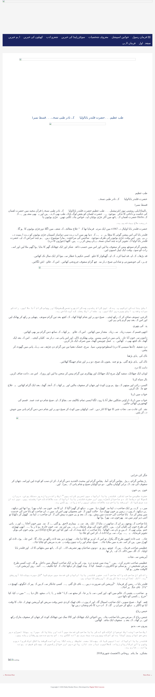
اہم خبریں (14, 37)
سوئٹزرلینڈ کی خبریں (73, 37)
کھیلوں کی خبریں (33, 37)
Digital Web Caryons (97, 687)
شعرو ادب (52, 37)
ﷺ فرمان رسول (141, 37)
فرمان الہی (128, 43)
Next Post (147, 675)
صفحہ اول (145, 43)
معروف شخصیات (98, 37)
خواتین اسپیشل (120, 37)
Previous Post (9, 675)
